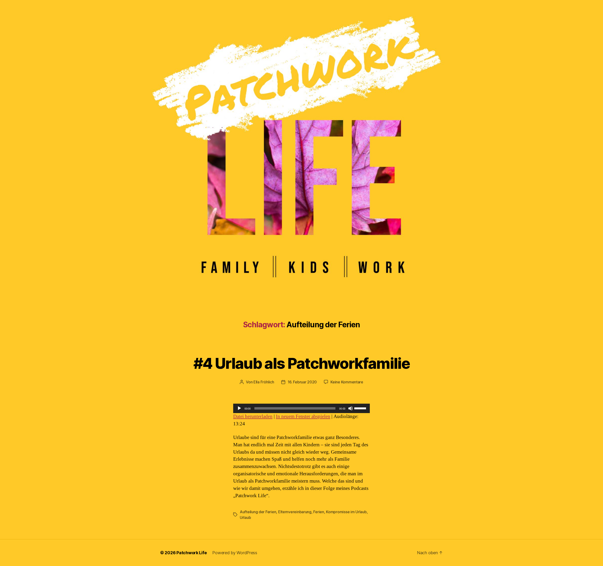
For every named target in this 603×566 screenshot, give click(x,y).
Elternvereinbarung (294, 511)
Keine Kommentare (346, 382)
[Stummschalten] (350, 408)
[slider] (360, 408)
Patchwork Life (191, 552)
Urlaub (245, 517)
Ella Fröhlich (263, 382)
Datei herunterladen (253, 416)
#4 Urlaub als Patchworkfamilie (301, 363)
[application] (301, 408)
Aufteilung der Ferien (258, 511)
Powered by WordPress (234, 552)
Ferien (318, 511)
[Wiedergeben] (239, 408)
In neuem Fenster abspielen (303, 416)
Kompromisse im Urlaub (346, 511)
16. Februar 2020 (302, 382)
